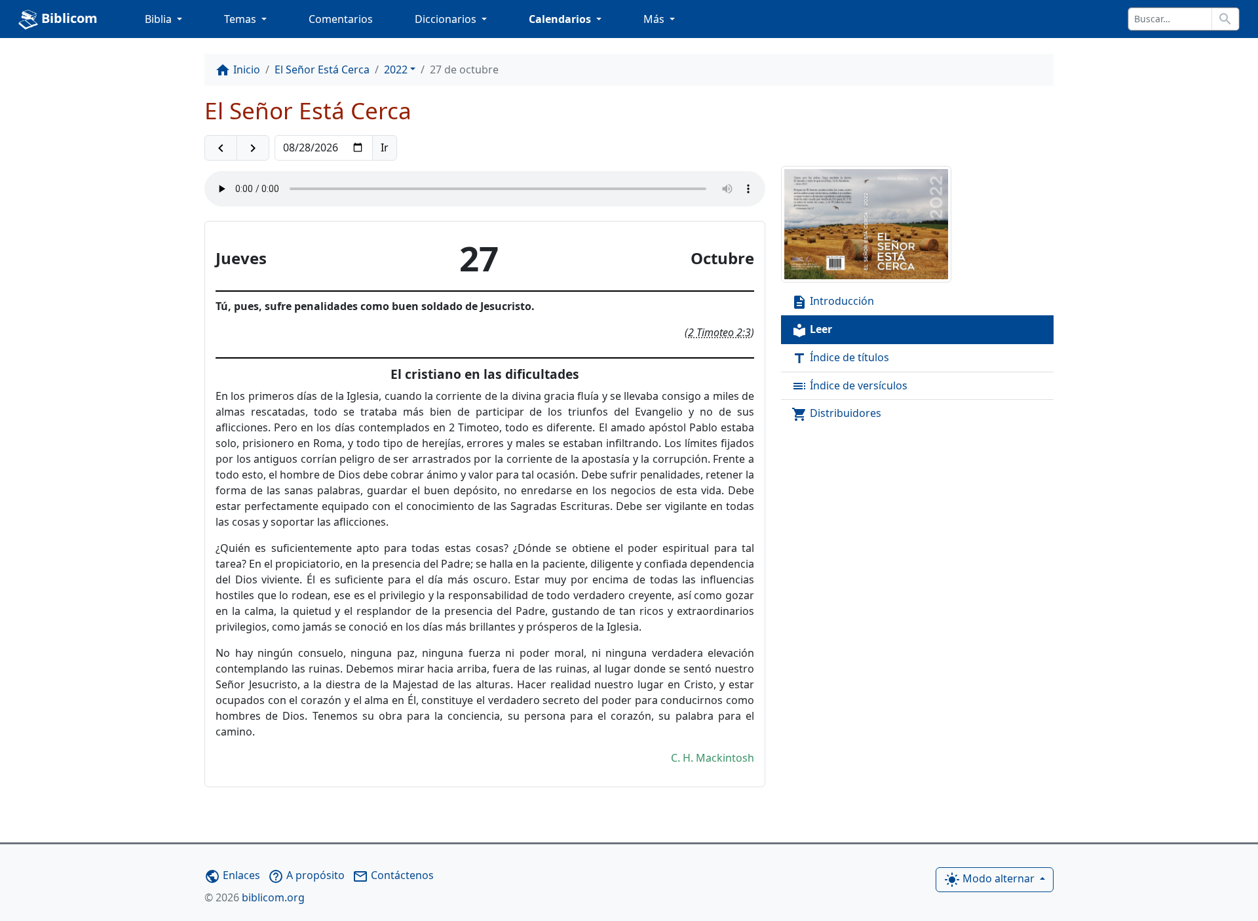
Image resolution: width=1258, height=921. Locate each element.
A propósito (306, 875)
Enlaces (232, 875)
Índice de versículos (849, 386)
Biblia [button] (159, 19)
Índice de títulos (840, 358)
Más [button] (655, 19)
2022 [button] (396, 69)
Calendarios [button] (561, 19)
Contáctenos (393, 875)
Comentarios (341, 19)
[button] (220, 148)
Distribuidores (836, 414)
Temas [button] (241, 19)
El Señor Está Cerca (322, 69)
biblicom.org (254, 897)
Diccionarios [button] (447, 19)
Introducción (832, 302)
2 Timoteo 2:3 (719, 332)
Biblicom (68, 18)
